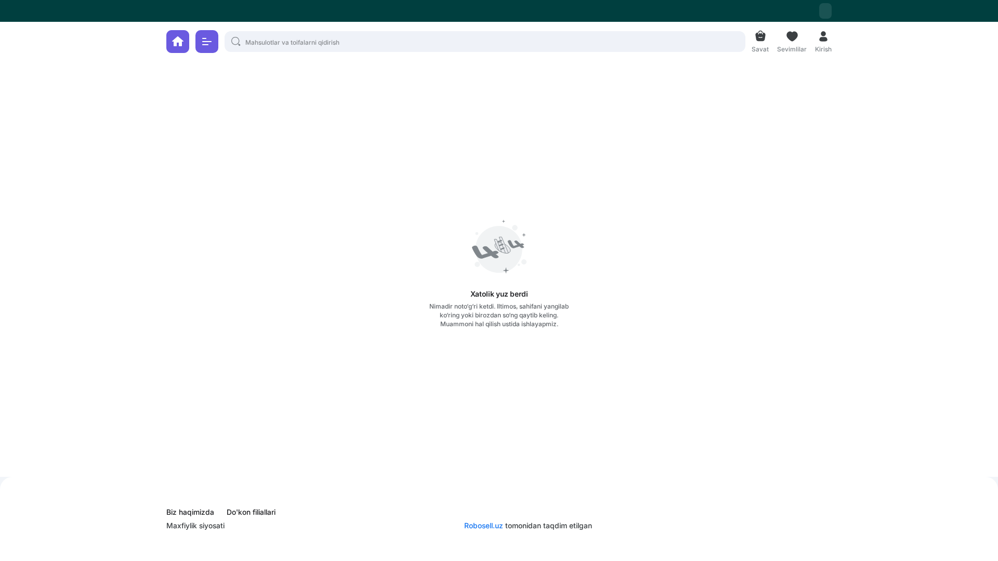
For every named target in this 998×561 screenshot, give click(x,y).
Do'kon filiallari (251, 512)
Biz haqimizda (190, 512)
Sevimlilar (792, 48)
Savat (760, 48)
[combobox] (825, 11)
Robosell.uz (483, 525)
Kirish (823, 48)
